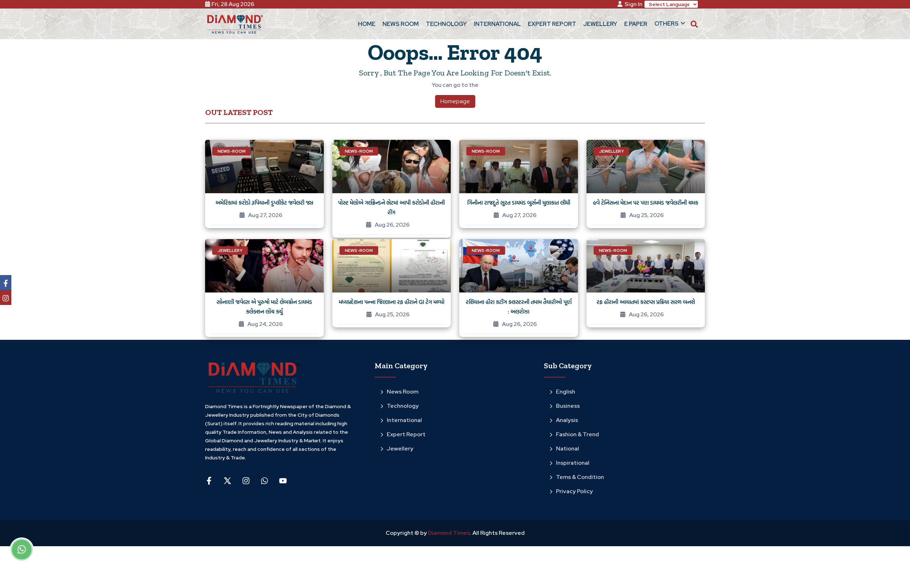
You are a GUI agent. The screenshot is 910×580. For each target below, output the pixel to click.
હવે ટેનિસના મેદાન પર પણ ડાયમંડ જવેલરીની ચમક (645, 202)
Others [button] (666, 23)
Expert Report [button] (552, 24)
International (404, 420)
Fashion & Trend (577, 434)
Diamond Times (448, 533)
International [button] (497, 24)
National (567, 448)
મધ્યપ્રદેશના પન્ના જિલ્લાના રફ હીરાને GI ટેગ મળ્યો (391, 301)
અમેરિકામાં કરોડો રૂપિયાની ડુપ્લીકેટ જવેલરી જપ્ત (264, 202)
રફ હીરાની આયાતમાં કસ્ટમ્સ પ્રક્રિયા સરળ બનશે (645, 301)
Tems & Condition (580, 477)
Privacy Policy (574, 491)
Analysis (567, 420)
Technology (403, 406)
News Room (402, 391)
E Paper (635, 24)
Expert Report (406, 434)
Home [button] (366, 24)
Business (568, 406)
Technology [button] (446, 24)
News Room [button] (400, 24)
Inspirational (572, 462)
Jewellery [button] (600, 24)
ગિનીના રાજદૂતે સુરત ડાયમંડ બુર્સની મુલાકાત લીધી (518, 202)
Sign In (633, 4)
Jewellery (400, 448)
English (565, 391)
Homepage (455, 101)
